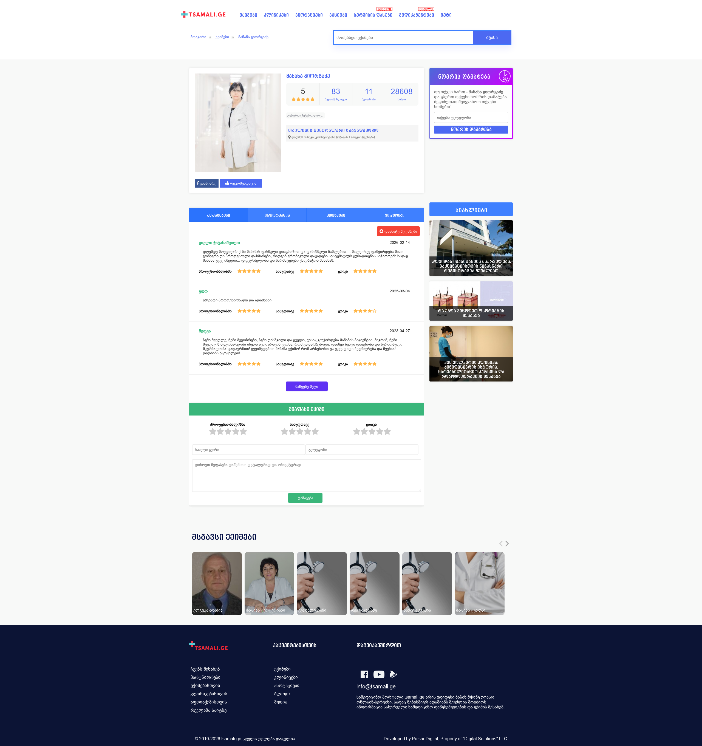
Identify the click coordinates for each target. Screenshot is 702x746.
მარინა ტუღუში (470, 610)
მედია (280, 702)
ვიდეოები (394, 215)
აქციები (338, 15)
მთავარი (198, 37)
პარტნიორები (205, 677)
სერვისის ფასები (373, 15)
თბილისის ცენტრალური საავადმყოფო (333, 130)
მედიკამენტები (416, 15)
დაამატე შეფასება (400, 231)
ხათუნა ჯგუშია (417, 610)
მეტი (446, 15)
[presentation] (501, 544)
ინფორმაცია (277, 215)
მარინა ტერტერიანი (265, 610)
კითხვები (336, 215)
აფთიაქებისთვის (209, 702)
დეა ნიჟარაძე (364, 610)
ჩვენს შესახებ (205, 669)
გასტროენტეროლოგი (305, 115)
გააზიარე (207, 183)
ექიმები (248, 15)
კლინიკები (276, 15)
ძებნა (492, 37)
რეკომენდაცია (242, 183)
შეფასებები (218, 215)
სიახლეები (471, 210)
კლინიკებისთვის (209, 693)
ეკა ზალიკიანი (312, 610)
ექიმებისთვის (205, 685)
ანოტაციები (309, 15)
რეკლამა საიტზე (209, 710)
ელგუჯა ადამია (207, 610)
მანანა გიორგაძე (253, 37)
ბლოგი (282, 693)
